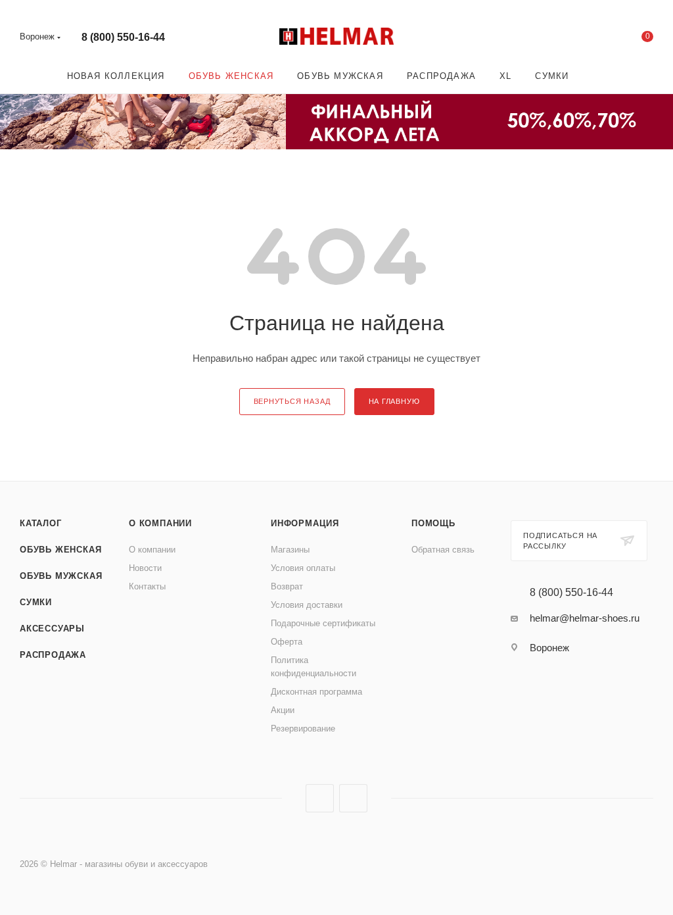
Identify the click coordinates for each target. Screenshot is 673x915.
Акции (282, 710)
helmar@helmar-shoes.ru (584, 618)
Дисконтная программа (316, 692)
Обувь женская (60, 550)
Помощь (433, 523)
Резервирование (303, 728)
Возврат (287, 586)
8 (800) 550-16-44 (123, 37)
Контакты (147, 586)
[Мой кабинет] (607, 39)
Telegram (353, 798)
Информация (305, 523)
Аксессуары (52, 628)
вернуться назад (292, 401)
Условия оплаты (303, 568)
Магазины (290, 550)
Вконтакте (320, 798)
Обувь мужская (61, 576)
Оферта (286, 642)
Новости (145, 568)
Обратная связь (443, 550)
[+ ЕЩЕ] (599, 76)
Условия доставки (306, 605)
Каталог (41, 523)
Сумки (36, 602)
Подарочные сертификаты (323, 623)
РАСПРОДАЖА (53, 655)
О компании (160, 523)
